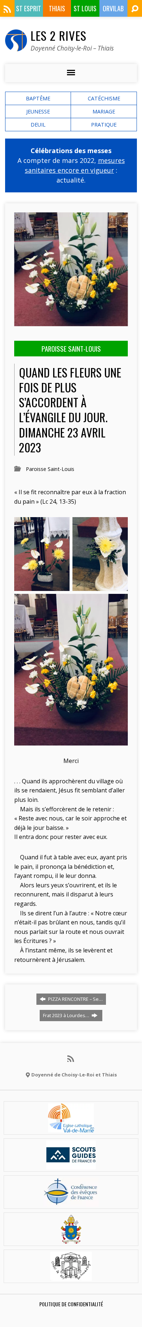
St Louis (85, 8)
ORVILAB (113, 8)
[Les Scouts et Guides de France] (71, 1165)
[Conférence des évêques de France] (70, 1202)
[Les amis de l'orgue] (71, 1276)
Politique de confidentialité (71, 1304)
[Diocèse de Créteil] (71, 1128)
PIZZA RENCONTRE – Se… (75, 999)
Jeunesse (38, 111)
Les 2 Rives (58, 35)
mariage (103, 111)
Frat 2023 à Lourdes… (66, 1015)
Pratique (104, 124)
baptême (38, 98)
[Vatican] (71, 1239)
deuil (38, 124)
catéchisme (104, 98)
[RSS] (7, 9)
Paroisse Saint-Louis (50, 468)
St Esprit (28, 8)
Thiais (57, 8)
